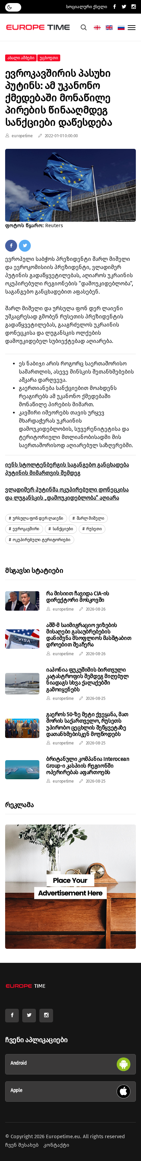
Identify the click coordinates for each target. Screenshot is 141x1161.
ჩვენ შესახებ (22, 1145)
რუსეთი (94, 529)
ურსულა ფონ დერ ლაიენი (37, 518)
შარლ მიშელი (90, 518)
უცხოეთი (49, 58)
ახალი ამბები (21, 58)
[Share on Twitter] (25, 245)
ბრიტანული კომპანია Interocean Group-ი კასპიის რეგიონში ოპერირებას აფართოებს (87, 765)
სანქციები (62, 529)
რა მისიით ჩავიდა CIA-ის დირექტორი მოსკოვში (77, 596)
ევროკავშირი (25, 529)
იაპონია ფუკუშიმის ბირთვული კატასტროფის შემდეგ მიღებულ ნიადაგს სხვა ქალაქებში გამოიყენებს (87, 679)
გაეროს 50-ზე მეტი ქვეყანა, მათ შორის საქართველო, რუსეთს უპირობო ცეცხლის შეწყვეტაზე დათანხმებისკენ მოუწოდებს (87, 724)
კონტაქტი (56, 1145)
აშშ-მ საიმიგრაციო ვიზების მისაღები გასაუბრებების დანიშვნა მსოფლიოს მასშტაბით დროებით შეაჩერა (88, 635)
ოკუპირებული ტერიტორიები (41, 539)
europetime (22, 136)
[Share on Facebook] (11, 245)
